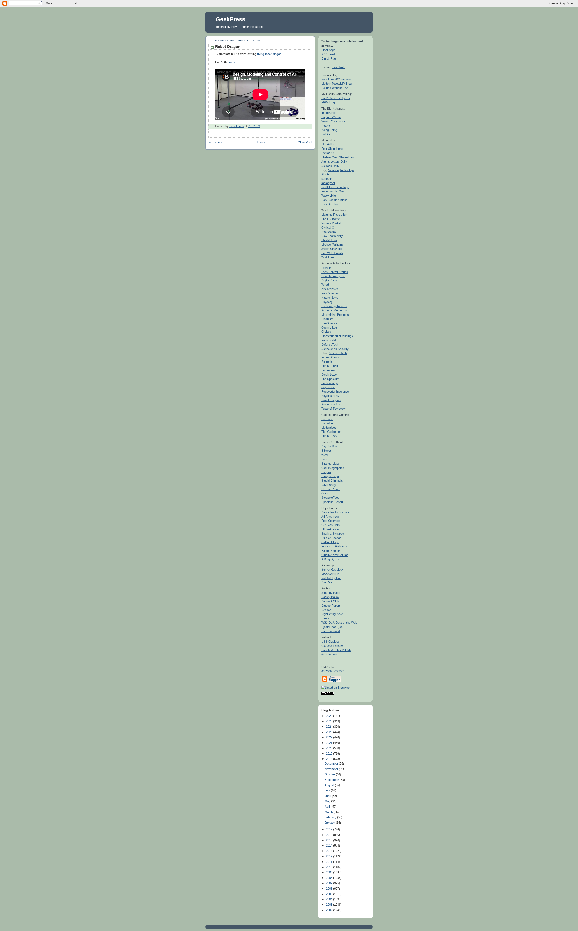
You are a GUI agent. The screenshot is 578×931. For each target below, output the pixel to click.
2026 (329, 716)
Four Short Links (332, 148)
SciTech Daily (330, 166)
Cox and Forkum (332, 646)
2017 (329, 829)
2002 (329, 910)
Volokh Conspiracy (333, 121)
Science (333, 170)
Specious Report (332, 502)
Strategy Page (330, 592)
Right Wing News (332, 614)
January (330, 822)
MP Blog (346, 83)
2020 (329, 748)
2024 (329, 726)
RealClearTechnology (335, 187)
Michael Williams (332, 244)
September (332, 779)
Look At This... (330, 204)
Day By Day (329, 446)
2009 (329, 872)
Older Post (305, 142)
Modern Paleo (330, 83)
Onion (325, 493)
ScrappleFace (330, 497)
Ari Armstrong (330, 516)
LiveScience (329, 323)
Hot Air (325, 134)
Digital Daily (329, 280)
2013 (329, 851)
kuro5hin (326, 178)
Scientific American (334, 310)
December (332, 763)
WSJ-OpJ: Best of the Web (339, 622)
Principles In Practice (335, 512)
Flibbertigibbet (330, 529)
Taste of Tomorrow (333, 408)
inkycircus (328, 387)
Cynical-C (327, 227)
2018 (329, 759)
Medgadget (328, 427)
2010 (329, 867)
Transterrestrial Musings (337, 336)
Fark (324, 459)
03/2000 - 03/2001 (333, 671)
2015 (329, 840)
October (330, 774)
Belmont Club (330, 601)
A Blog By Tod (330, 559)
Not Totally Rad (331, 578)
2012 (329, 856)
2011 (329, 861)
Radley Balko (330, 597)
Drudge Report (330, 605)
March (329, 812)
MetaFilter (327, 144)
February (331, 817)
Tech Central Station (334, 272)
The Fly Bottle (330, 219)
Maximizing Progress (335, 314)
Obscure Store (330, 489)
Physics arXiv (330, 396)
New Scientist (330, 293)
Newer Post (216, 142)
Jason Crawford (331, 248)
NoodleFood (329, 79)
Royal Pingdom (331, 400)
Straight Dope (330, 476)
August (330, 785)
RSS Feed (328, 54)
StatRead (327, 582)
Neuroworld (328, 340)
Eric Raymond (330, 631)
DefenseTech (329, 344)
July (328, 790)
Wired (325, 284)
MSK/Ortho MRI (331, 573)
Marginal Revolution (334, 214)
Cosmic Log (329, 327)
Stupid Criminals (332, 480)
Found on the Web (333, 191)
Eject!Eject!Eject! (332, 627)
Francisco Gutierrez (334, 546)
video (232, 62)
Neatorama (328, 231)
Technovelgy (329, 383)
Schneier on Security (335, 349)
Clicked (326, 331)
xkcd (324, 455)
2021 (329, 742)
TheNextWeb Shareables (337, 157)
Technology (347, 170)
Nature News (329, 297)
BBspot (326, 450)
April (328, 806)
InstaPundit (328, 113)
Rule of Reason (331, 538)
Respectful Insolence (335, 391)
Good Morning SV (333, 276)
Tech (343, 353)
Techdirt (326, 267)
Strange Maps (330, 463)
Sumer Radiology (332, 569)
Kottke (325, 125)
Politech (326, 361)
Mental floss (329, 240)
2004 (329, 899)
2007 (329, 883)
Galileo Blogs (330, 542)
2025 (329, 721)
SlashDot (327, 319)
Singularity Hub (331, 404)
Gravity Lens (329, 654)
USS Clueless (330, 641)
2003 (329, 904)
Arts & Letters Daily (334, 161)
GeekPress (230, 19)
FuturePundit (329, 366)
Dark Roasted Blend (334, 200)
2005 (329, 894)
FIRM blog (328, 102)
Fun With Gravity (332, 253)
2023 (329, 732)
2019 (329, 753)
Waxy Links (329, 195)
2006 (329, 888)
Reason (326, 610)
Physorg (326, 302)
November (332, 769)
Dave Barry (328, 485)
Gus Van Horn (330, 525)
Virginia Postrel (331, 223)
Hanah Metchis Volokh (336, 650)
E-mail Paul (328, 58)
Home (261, 142)
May (328, 801)
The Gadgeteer (331, 431)
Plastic (325, 174)
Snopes (326, 472)
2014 (329, 845)
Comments (345, 79)
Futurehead (328, 370)
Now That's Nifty (332, 236)
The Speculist (330, 379)
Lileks (325, 618)
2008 (329, 878)
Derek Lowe (329, 374)
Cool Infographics (332, 468)
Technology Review (334, 306)
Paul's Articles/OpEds (335, 98)
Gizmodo (327, 419)
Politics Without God (334, 88)
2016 (329, 835)
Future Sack (329, 436)
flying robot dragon (269, 54)
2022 (329, 737)
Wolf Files (327, 257)
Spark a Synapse (332, 533)
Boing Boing (329, 130)
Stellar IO (327, 153)
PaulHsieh (338, 67)
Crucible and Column (334, 555)
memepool (328, 183)
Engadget (327, 423)
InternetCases (330, 357)
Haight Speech (330, 550)
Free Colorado (330, 520)
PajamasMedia (331, 117)
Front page (328, 50)
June (328, 796)
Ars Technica (329, 289)
